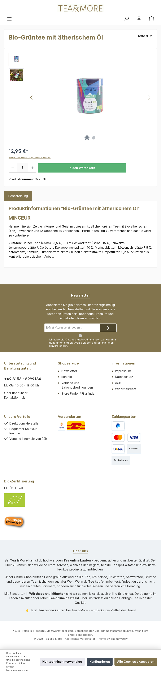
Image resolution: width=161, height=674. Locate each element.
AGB (77, 342)
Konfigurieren (100, 661)
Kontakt (66, 377)
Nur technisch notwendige (62, 661)
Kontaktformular (15, 397)
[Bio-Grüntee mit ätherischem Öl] (90, 97)
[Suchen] (126, 18)
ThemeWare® (119, 638)
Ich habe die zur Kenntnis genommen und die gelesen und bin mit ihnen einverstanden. (83, 342)
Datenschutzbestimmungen (82, 339)
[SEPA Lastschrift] (118, 449)
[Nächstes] (149, 97)
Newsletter (69, 371)
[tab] (18, 196)
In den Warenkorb (82, 168)
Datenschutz (124, 377)
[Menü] (9, 18)
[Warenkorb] (151, 18)
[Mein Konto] (139, 18)
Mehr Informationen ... (18, 670)
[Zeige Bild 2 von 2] (93, 137)
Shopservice (68, 363)
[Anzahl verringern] (13, 168)
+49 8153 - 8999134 (22, 379)
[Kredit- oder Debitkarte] (126, 437)
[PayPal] (118, 426)
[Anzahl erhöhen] (32, 168)
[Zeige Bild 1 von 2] (87, 137)
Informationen (123, 363)
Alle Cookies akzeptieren (136, 661)
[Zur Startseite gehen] (80, 8)
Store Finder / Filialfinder (78, 393)
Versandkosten (84, 630)
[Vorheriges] (32, 97)
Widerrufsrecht (125, 389)
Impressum (123, 371)
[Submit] (108, 328)
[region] (80, 98)
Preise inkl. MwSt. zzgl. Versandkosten (30, 157)
